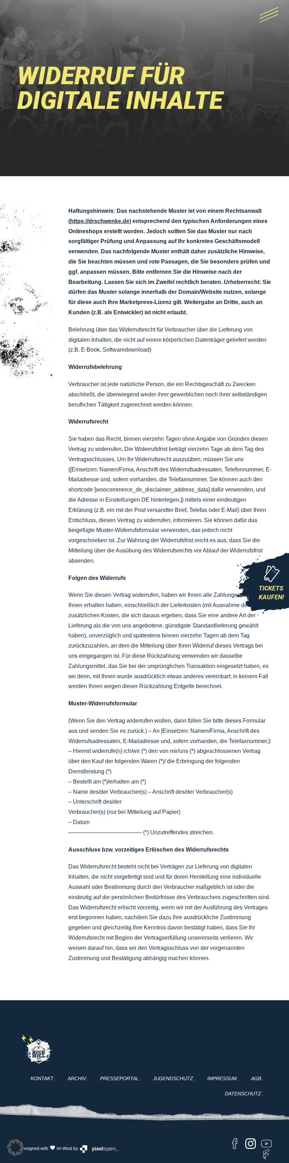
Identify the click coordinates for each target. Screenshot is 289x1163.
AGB (256, 1078)
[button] (15, 1147)
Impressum (222, 1078)
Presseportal (119, 1078)
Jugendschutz (173, 1078)
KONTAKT (42, 1078)
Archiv (77, 1078)
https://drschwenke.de (99, 221)
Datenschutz (243, 1093)
